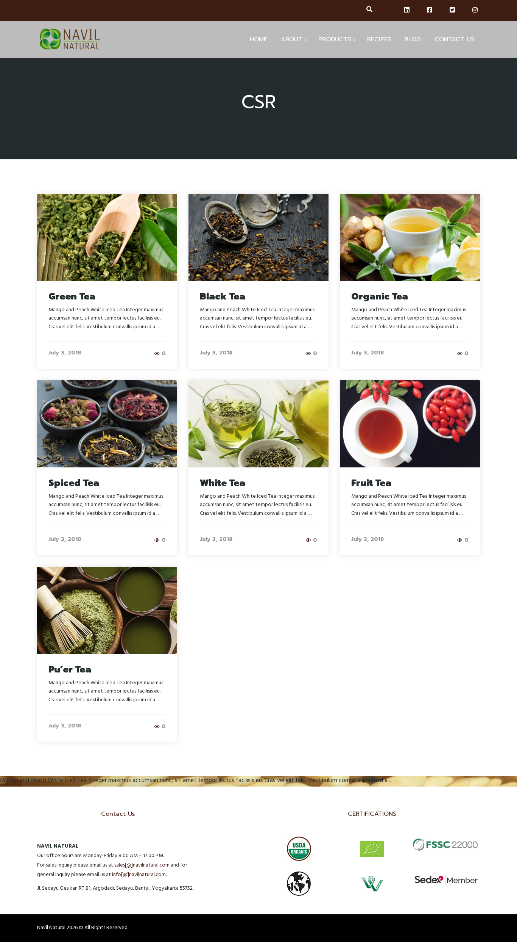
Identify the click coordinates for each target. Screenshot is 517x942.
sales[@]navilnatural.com (142, 865)
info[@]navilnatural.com (139, 875)
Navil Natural (51, 928)
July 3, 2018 (64, 353)
